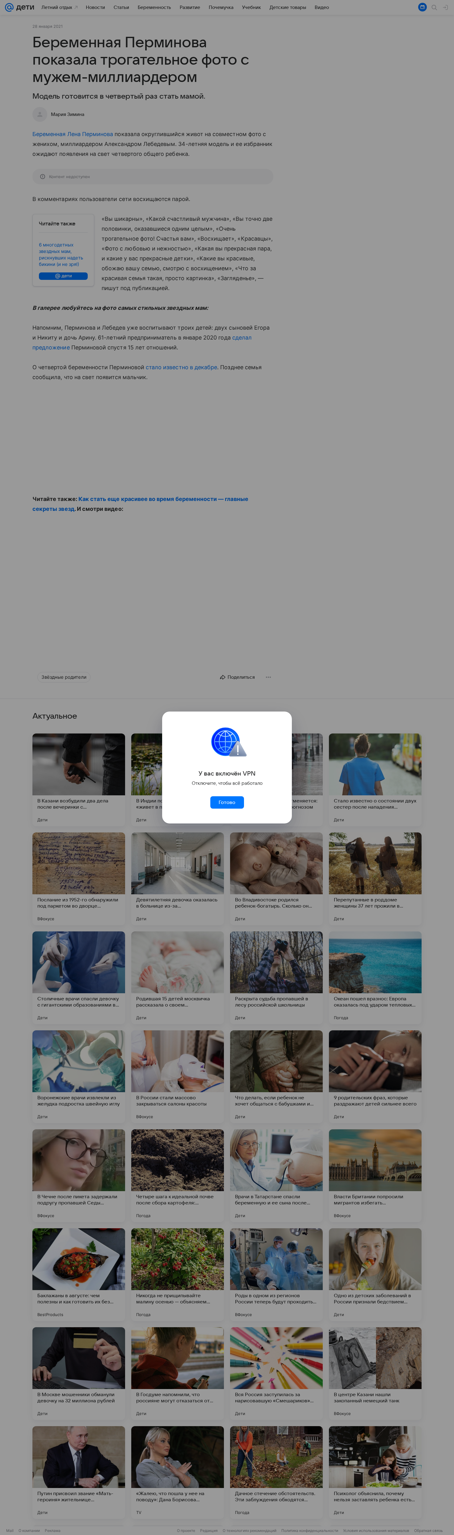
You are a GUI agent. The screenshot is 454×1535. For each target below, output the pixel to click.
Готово (227, 802)
